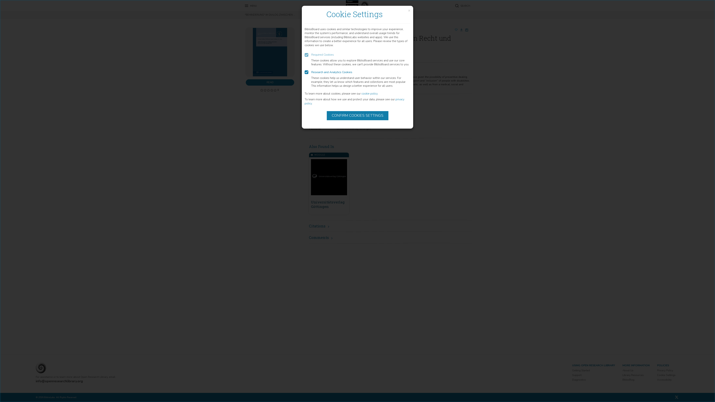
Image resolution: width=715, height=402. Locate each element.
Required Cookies (322, 55)
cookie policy (369, 93)
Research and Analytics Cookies (331, 72)
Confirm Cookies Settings (357, 115)
